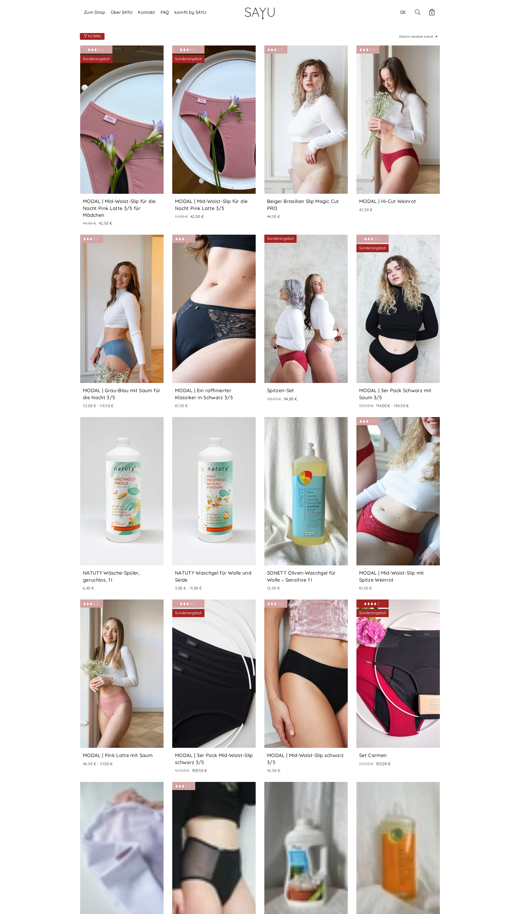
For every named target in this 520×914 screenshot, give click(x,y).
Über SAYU (122, 12)
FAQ (165, 12)
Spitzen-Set (280, 390)
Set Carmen (373, 755)
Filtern (94, 36)
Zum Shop (94, 12)
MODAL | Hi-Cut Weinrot (387, 201)
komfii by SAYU (190, 12)
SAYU (260, 12)
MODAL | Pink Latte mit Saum (117, 755)
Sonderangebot (96, 58)
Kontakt (146, 12)
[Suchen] (418, 12)
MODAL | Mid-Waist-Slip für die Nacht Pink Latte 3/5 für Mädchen (119, 208)
